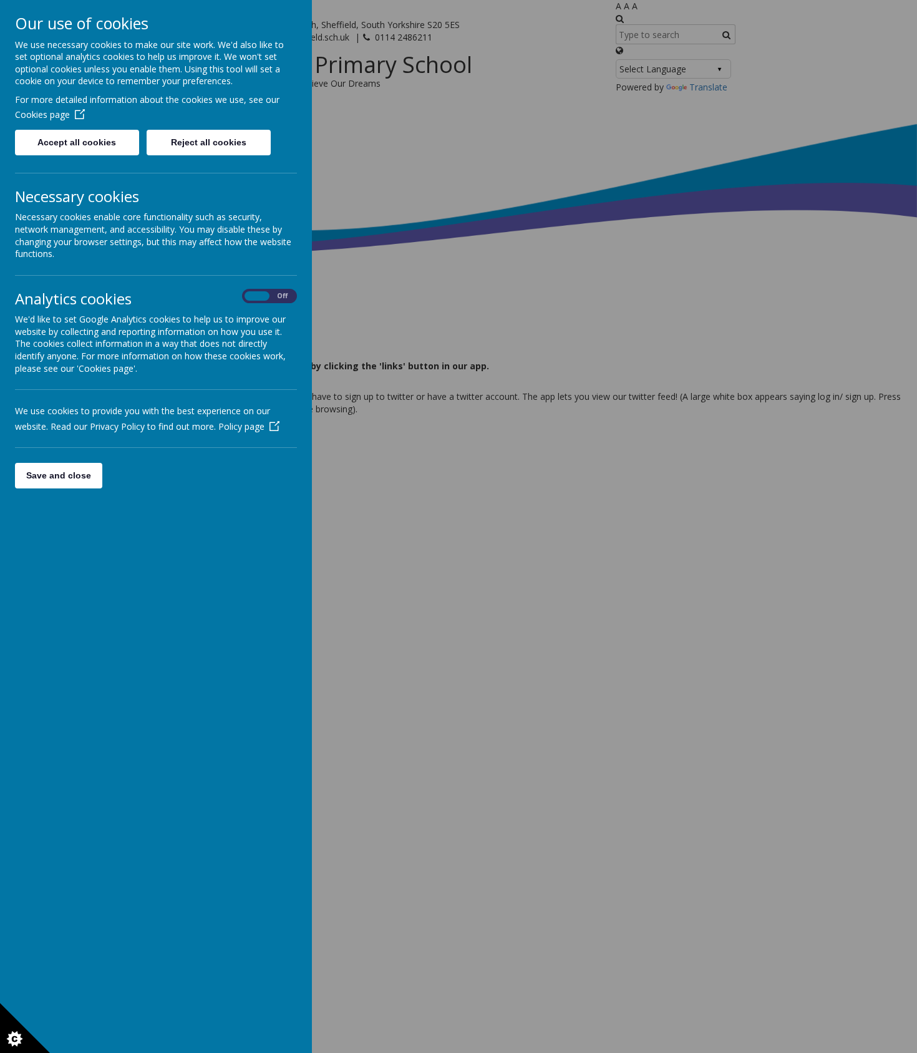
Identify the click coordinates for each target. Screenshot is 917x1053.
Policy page (241, 426)
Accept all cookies (76, 142)
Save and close (58, 475)
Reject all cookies (208, 142)
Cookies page (42, 114)
